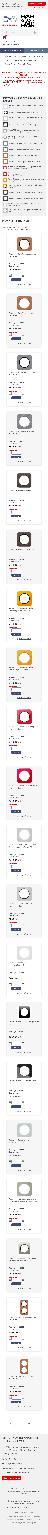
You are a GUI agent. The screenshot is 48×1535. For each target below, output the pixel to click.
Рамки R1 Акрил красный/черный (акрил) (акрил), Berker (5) (24, 174)
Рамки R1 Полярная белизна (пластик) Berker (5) (26, 106)
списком (28, 229)
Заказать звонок (37, 3)
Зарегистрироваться (11, 44)
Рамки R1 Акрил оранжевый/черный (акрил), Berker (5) (25, 186)
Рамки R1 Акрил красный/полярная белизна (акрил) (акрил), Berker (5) (25, 168)
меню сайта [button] (36, 50)
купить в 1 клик (24, 284)
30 (18, 227)
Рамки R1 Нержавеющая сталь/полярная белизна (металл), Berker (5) (23, 131)
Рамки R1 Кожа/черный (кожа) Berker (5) (24, 162)
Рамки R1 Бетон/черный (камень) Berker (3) (26, 149)
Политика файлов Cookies (17, 1507)
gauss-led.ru (7, 1472)
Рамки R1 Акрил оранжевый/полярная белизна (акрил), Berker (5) (26, 180)
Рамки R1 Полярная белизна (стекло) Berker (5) (25, 118)
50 (21, 227)
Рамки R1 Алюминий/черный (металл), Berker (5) (26, 210)
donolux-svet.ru (22, 1472)
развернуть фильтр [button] (37, 82)
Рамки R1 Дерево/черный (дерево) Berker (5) (26, 198)
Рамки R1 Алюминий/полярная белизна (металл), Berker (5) (23, 204)
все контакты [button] (40, 7)
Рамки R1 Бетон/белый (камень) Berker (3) (25, 143)
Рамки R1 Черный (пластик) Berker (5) (23, 112)
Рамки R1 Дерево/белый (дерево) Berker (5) (25, 192)
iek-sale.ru (21, 1468)
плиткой (19, 229)
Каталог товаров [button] (12, 50)
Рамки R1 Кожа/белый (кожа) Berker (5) (24, 155)
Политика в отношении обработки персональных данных (24, 1502)
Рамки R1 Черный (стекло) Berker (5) (23, 125)
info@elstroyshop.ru (13, 6)
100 (25, 227)
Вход (4, 41)
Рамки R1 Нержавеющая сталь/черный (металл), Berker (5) (23, 137)
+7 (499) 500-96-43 (13, 4)
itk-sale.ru (32, 1468)
